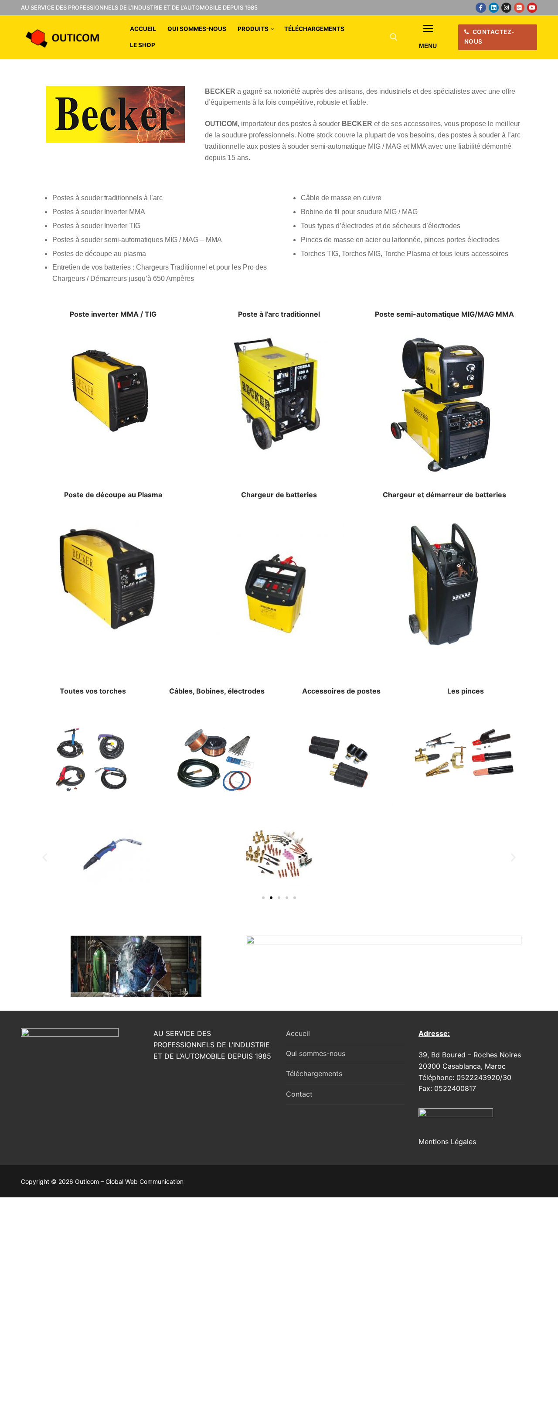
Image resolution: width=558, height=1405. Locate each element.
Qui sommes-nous (315, 1053)
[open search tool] (394, 37)
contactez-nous (489, 36)
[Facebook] (481, 8)
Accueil (298, 1033)
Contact (299, 1094)
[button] (44, 856)
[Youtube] (532, 8)
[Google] (519, 8)
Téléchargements (314, 1073)
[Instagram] (506, 8)
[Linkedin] (494, 8)
